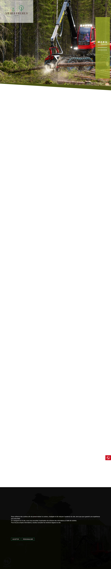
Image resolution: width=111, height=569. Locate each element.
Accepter (15, 539)
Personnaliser (28, 539)
